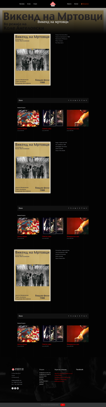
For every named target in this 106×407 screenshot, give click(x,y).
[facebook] (13, 388)
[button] (18, 120)
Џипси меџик (22, 129)
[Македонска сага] (78, 118)
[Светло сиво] (53, 118)
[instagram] (15, 388)
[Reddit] (73, 100)
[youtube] (18, 388)
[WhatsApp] (77, 100)
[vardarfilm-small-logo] (53, 2)
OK (62, 404)
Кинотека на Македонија (60, 379)
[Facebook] (69, 100)
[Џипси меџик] (28, 118)
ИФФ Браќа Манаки (59, 381)
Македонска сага (73, 129)
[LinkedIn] (75, 100)
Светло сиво (46, 129)
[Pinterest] (82, 100)
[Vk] (84, 100)
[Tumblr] (80, 100)
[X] (71, 100)
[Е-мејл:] (86, 100)
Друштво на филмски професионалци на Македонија (64, 374)
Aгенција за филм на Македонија (62, 377)
